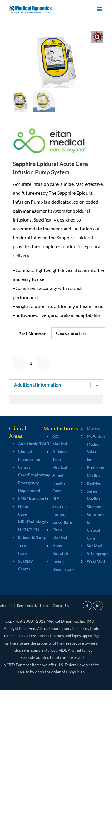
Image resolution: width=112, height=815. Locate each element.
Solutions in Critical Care (90, 526)
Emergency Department (21, 486)
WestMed (90, 561)
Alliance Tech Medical (56, 459)
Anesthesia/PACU (21, 443)
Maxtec (90, 428)
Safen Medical (90, 495)
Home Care (21, 510)
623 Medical (56, 440)
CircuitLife (56, 522)
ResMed (90, 483)
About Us (6, 605)
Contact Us (61, 605)
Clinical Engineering (21, 455)
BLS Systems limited (56, 506)
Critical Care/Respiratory (21, 470)
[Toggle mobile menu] (100, 9)
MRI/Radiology (21, 521)
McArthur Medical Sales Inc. (90, 448)
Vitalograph (90, 553)
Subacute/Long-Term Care (21, 545)
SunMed (90, 545)
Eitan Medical (56, 533)
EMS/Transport (21, 498)
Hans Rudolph (56, 549)
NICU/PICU (21, 529)
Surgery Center (21, 564)
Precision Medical (90, 471)
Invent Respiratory (56, 565)
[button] (97, 37)
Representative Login (32, 605)
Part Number (32, 333)
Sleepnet (90, 506)
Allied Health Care (56, 482)
